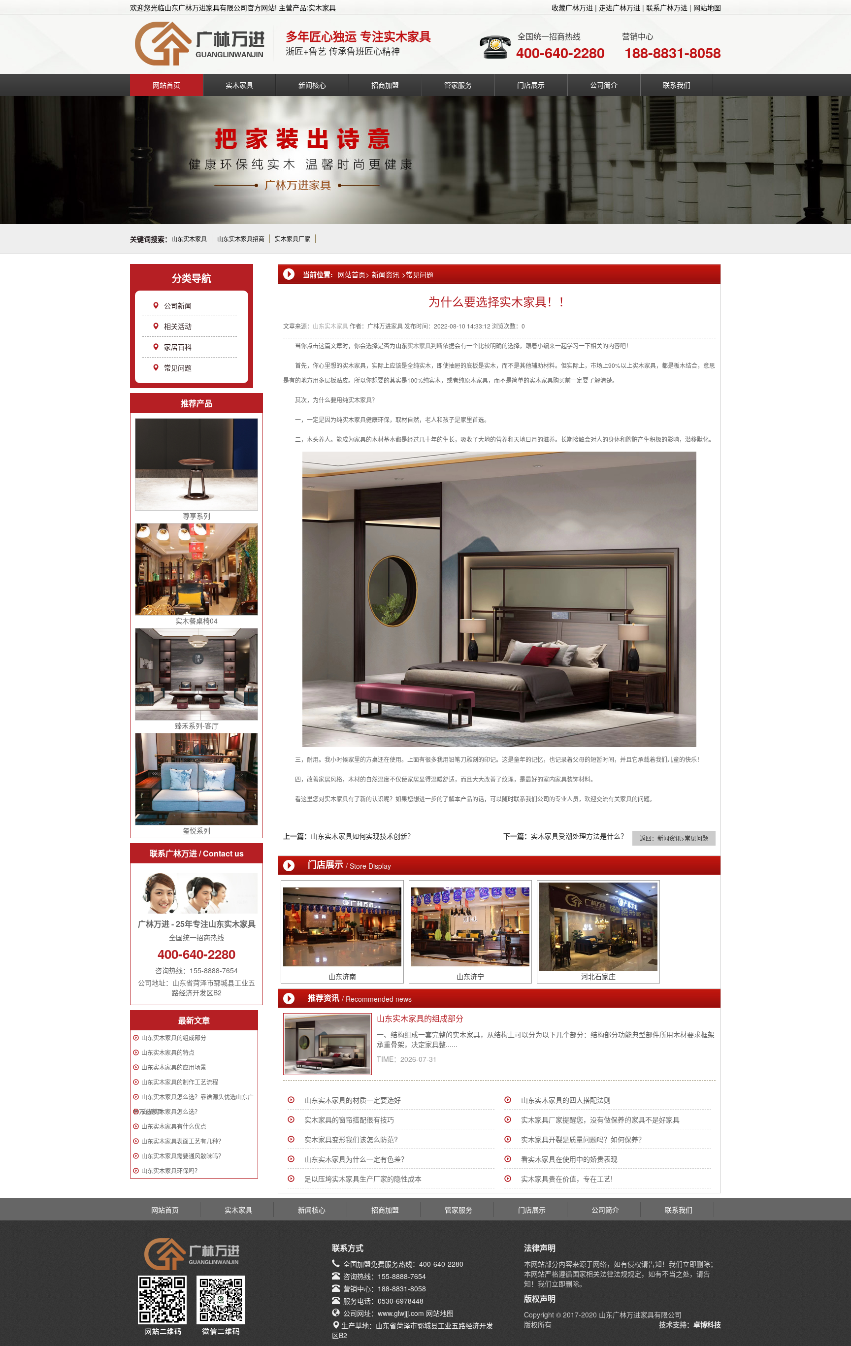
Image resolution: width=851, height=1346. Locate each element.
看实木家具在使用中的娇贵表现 (569, 1159)
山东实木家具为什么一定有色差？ (356, 1159)
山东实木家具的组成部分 (173, 1037)
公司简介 (604, 85)
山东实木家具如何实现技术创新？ (362, 836)
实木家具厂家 (292, 238)
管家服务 (458, 85)
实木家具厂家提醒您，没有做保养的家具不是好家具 (600, 1119)
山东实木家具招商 (240, 238)
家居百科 (178, 347)
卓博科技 (707, 1324)
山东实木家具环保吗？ (170, 1170)
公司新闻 (178, 305)
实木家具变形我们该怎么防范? (351, 1139)
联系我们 (676, 85)
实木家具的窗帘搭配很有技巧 (349, 1119)
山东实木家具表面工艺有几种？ (182, 1141)
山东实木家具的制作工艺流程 (179, 1082)
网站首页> (353, 274)
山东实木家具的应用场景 (173, 1067)
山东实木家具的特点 (168, 1052)
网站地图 (707, 7)
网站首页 (166, 85)
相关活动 (178, 326)
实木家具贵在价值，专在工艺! (567, 1178)
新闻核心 (312, 85)
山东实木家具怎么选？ (170, 1111)
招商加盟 (385, 85)
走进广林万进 (619, 7)
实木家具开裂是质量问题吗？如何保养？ (583, 1139)
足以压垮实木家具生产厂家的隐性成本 (363, 1178)
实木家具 (239, 85)
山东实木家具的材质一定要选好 (352, 1100)
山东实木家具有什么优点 (173, 1126)
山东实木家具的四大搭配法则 (566, 1100)
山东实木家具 (189, 238)
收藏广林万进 (572, 7)
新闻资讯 (385, 274)
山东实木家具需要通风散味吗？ (182, 1155)
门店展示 (531, 85)
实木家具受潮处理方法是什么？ (579, 836)
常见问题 (178, 367)
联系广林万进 (666, 7)
